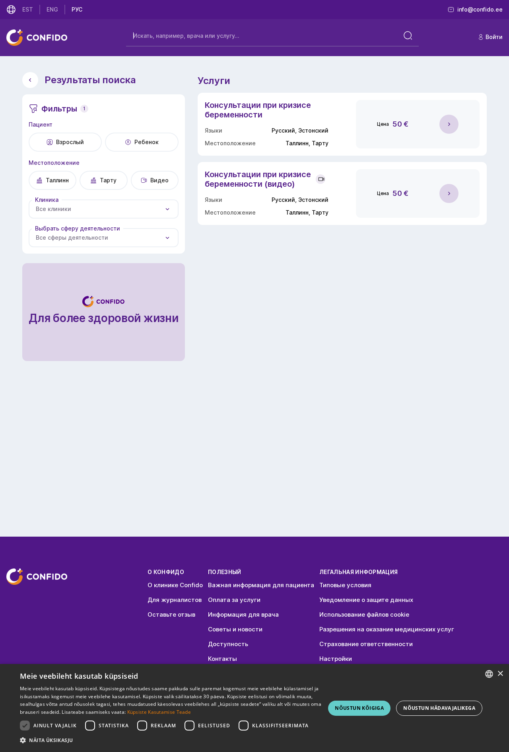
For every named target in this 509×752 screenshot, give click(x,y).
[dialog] (254, 708)
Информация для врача (243, 614)
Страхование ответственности (366, 644)
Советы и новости (235, 629)
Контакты (222, 658)
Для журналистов (175, 600)
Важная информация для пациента (261, 585)
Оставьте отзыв (171, 614)
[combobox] (104, 209)
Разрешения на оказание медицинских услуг (386, 629)
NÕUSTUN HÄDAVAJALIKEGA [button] (439, 708)
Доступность (228, 644)
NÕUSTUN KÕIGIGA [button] (359, 708)
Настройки (335, 658)
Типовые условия (345, 585)
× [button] (500, 674)
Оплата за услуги (234, 600)
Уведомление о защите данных (366, 600)
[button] (171, 740)
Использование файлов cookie (364, 614)
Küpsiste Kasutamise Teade (159, 712)
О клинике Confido (175, 585)
